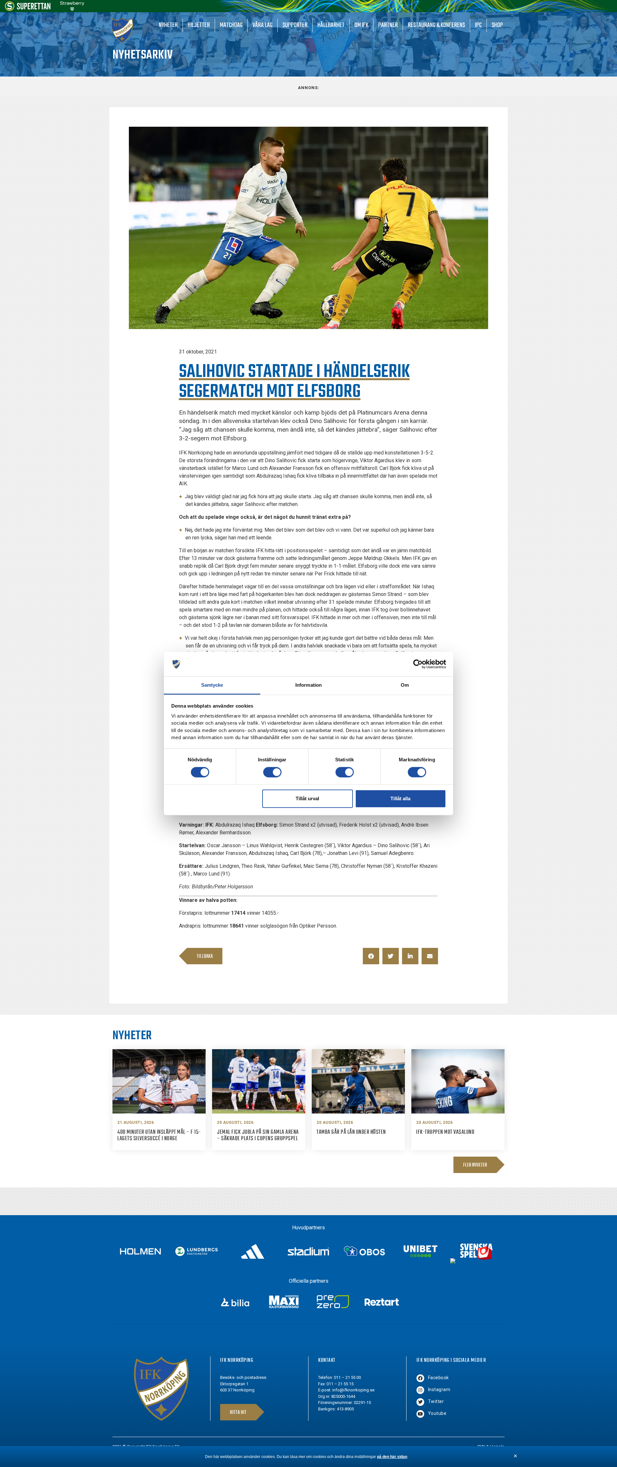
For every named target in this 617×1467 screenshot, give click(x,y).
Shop (497, 25)
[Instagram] (420, 1390)
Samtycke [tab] (212, 685)
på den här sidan (392, 1456)
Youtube (437, 1413)
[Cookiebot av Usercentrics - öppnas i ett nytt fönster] (418, 664)
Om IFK (361, 25)
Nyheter (168, 25)
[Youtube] (420, 1414)
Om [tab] (405, 685)
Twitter (436, 1401)
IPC (478, 25)
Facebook (438, 1377)
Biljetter (199, 25)
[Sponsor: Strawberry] (72, 9)
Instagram (439, 1389)
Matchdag (231, 25)
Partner (388, 25)
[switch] (272, 772)
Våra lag (263, 25)
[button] (371, 956)
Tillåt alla (400, 798)
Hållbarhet (330, 25)
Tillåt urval (307, 798)
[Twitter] (420, 1402)
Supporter (295, 25)
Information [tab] (308, 685)
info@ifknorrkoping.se (353, 1390)
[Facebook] (420, 1378)
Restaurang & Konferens (436, 25)
